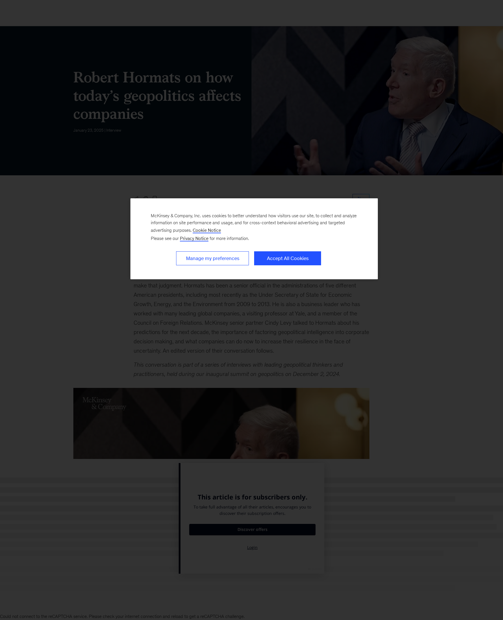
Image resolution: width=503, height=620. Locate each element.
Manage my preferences (212, 258)
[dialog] (254, 238)
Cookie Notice (207, 230)
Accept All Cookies (288, 258)
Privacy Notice (194, 238)
